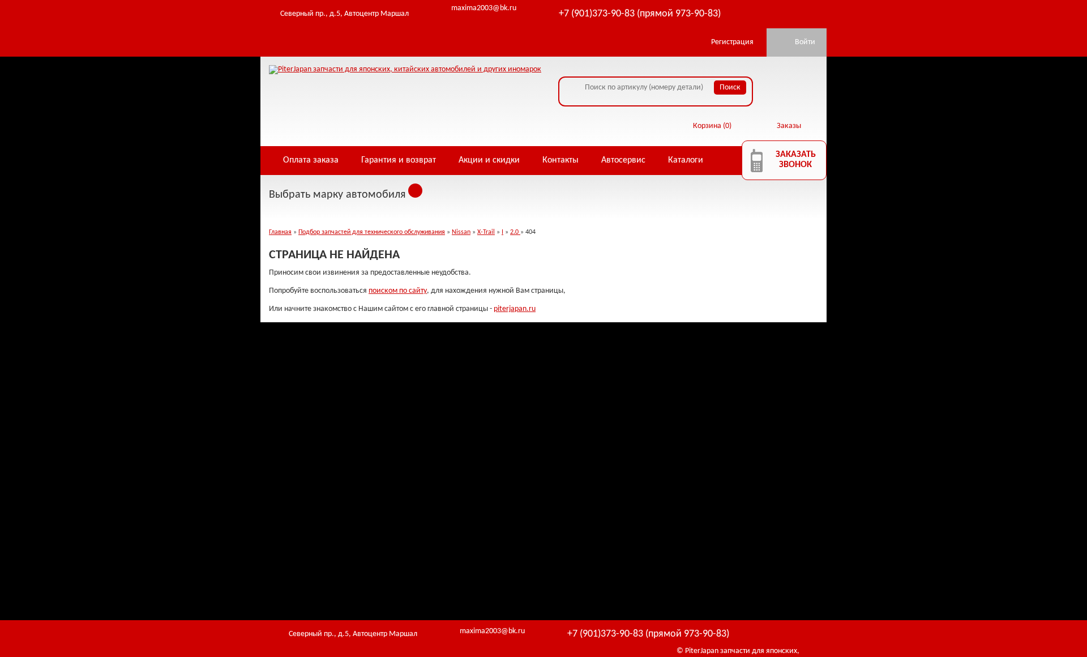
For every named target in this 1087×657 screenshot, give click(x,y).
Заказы (789, 126)
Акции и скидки (489, 160)
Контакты (560, 160)
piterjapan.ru (515, 309)
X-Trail (486, 232)
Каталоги (685, 160)
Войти (805, 42)
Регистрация (732, 42)
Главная (280, 232)
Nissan (461, 232)
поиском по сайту (398, 291)
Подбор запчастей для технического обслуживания (371, 232)
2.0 (515, 232)
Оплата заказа (311, 160)
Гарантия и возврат (398, 160)
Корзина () (712, 126)
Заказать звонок (796, 159)
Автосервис (623, 160)
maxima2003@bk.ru (483, 8)
